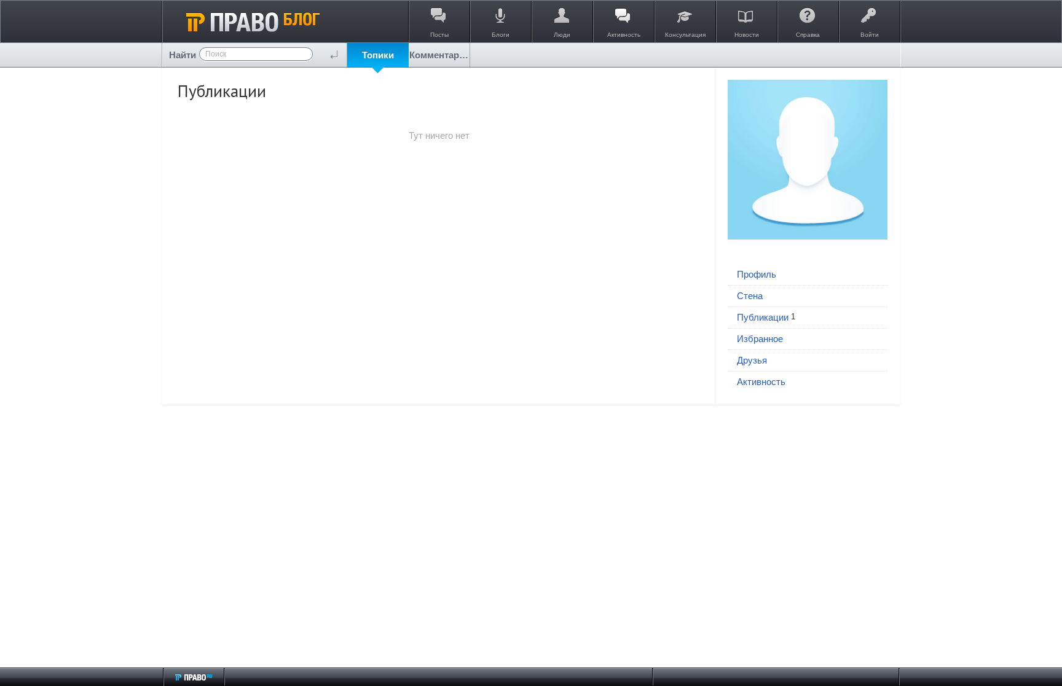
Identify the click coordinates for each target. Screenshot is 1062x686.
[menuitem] (378, 55)
